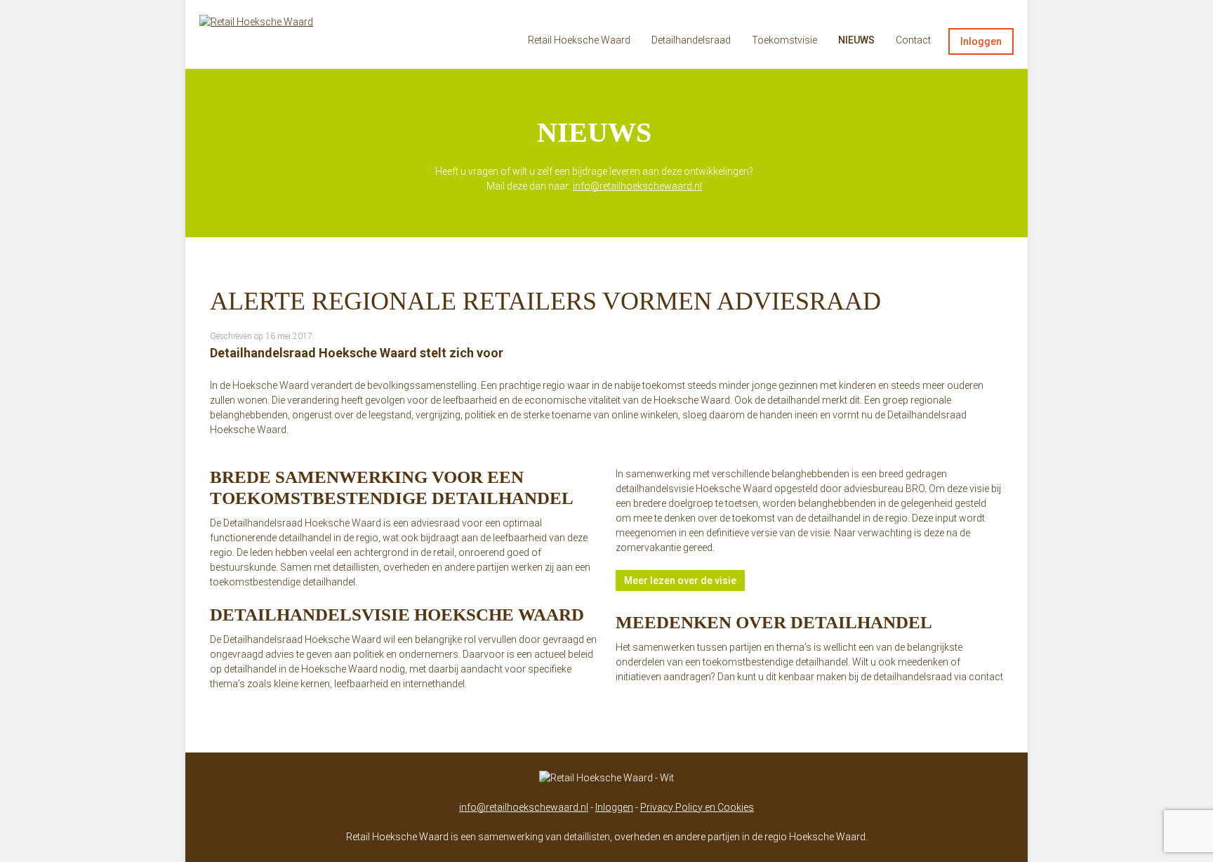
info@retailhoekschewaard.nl (637, 186)
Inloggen (981, 41)
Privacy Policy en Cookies (697, 807)
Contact (913, 40)
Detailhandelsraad (691, 40)
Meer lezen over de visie (680, 580)
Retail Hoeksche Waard (579, 40)
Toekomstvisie (784, 40)
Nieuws (856, 40)
